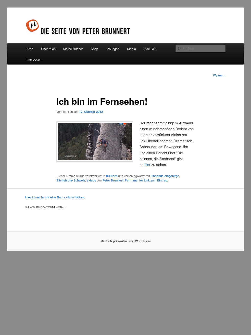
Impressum (34, 59)
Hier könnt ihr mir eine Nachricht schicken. (55, 197)
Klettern (111, 176)
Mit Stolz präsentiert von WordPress (125, 241)
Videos (91, 180)
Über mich (48, 48)
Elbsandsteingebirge (165, 176)
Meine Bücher (73, 48)
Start (29, 48)
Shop (94, 48)
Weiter (219, 75)
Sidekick (149, 48)
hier (147, 164)
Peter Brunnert (112, 180)
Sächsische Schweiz (70, 180)
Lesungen (112, 48)
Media (131, 48)
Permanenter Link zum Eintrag (146, 180)
